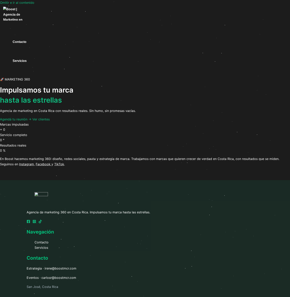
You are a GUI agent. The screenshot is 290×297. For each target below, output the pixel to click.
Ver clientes (41, 119)
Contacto (19, 42)
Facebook (43, 164)
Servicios (20, 60)
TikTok (59, 164)
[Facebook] (28, 222)
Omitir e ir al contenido (17, 3)
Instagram (26, 164)
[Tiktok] (40, 222)
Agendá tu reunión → (16, 119)
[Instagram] (34, 222)
